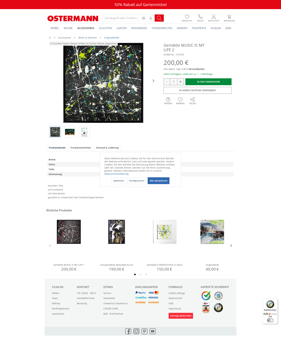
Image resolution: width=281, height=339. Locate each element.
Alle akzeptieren (158, 180)
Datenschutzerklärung (116, 173)
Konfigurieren (136, 180)
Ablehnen (119, 180)
